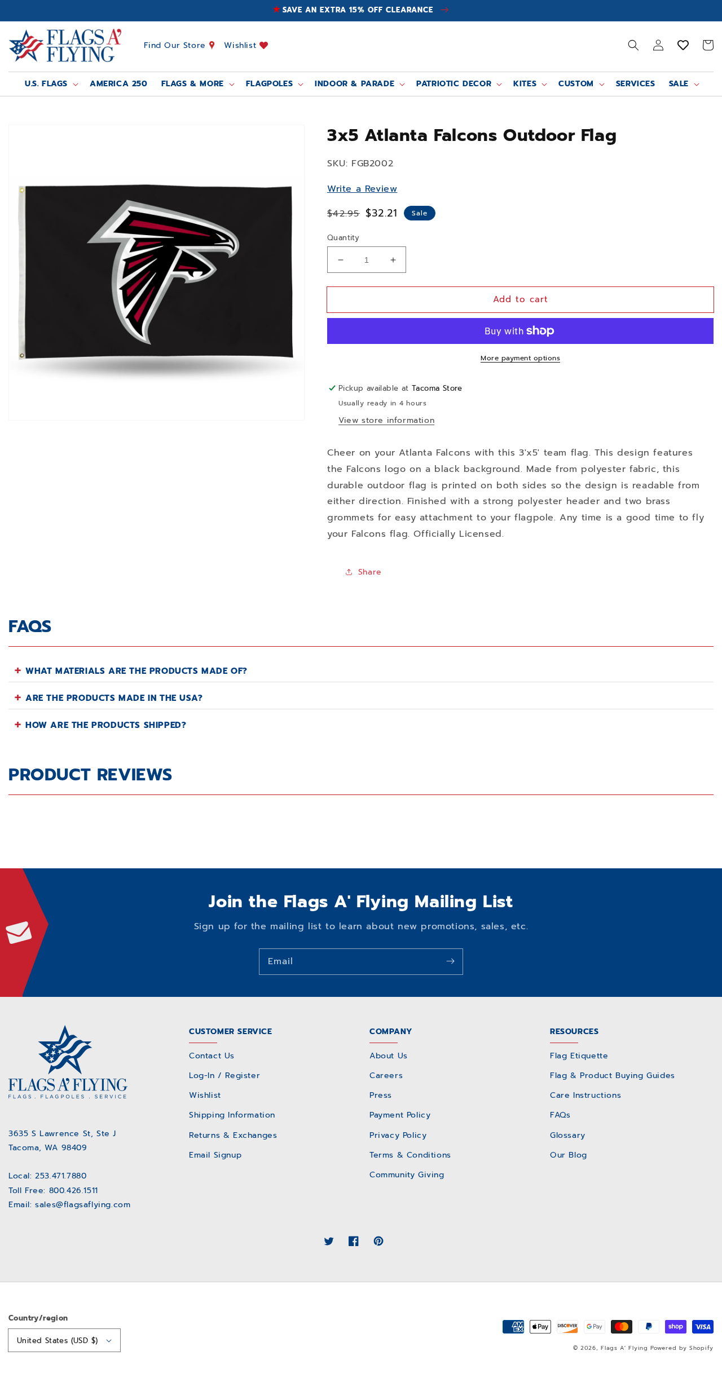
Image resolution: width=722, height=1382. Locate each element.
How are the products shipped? (105, 725)
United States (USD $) (57, 1340)
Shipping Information (232, 1115)
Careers (386, 1075)
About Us (388, 1056)
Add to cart (520, 299)
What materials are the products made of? (136, 671)
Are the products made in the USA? (114, 698)
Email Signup (215, 1155)
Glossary (567, 1135)
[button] (633, 45)
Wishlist (241, 45)
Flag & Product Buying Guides (612, 1075)
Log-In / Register (224, 1075)
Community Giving (406, 1175)
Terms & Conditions (410, 1155)
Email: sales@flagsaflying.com (69, 1205)
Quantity (343, 237)
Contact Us (212, 1056)
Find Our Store (176, 45)
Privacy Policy (397, 1135)
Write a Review (362, 189)
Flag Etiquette (579, 1056)
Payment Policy (399, 1115)
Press (380, 1095)
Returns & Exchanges (233, 1135)
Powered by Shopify (682, 1348)
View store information (386, 420)
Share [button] (370, 572)
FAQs (560, 1115)
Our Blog (568, 1155)
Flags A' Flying (624, 1348)
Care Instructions (585, 1095)
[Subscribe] (450, 961)
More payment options (520, 358)
